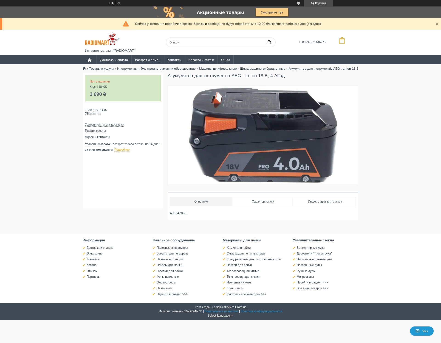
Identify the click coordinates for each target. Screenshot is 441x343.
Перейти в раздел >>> (172, 294)
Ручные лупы (306, 271)
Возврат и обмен (147, 60)
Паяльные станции (170, 259)
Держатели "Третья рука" (314, 253)
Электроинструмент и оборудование (168, 68)
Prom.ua (240, 307)
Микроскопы (305, 276)
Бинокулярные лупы (311, 247)
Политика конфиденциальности (261, 311)
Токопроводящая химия (243, 276)
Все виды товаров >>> (312, 288)
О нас (225, 60)
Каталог (92, 265)
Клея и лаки (235, 288)
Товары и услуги (101, 68)
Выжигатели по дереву (173, 253)
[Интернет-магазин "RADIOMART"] (102, 39)
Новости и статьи (201, 60)
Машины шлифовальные (218, 68)
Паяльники (164, 288)
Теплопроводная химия (243, 271)
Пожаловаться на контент (221, 311)
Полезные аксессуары (172, 247)
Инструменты (127, 68)
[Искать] (269, 42)
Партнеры (93, 276)
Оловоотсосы (166, 282)
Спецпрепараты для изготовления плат (254, 259)
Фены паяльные (168, 276)
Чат (425, 331)
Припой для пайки (239, 265)
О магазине (94, 253)
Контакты (174, 60)
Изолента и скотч (239, 282)
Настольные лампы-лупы (314, 259)
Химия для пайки (239, 247)
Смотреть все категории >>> (247, 294)
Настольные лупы (309, 265)
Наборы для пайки (169, 265)
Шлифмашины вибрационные (262, 68)
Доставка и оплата (114, 60)
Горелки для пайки (170, 271)
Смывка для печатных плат (246, 253)
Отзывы (92, 271)
